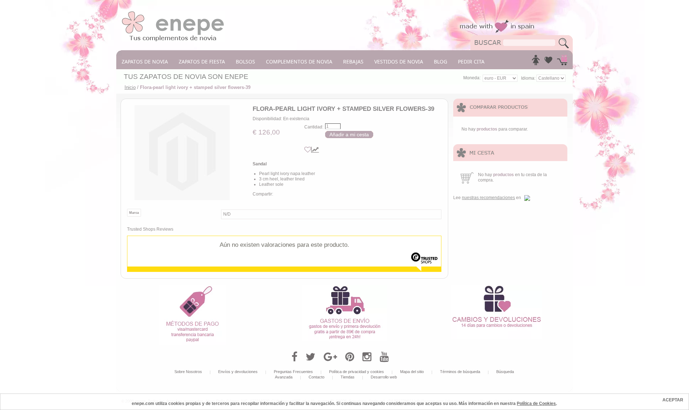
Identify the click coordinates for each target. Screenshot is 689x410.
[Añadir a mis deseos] (307, 150)
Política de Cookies (536, 403)
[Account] (536, 62)
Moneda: (472, 77)
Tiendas (348, 377)
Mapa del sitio (412, 371)
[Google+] (330, 357)
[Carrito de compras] (562, 62)
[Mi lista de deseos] (548, 62)
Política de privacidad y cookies (356, 371)
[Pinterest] (349, 357)
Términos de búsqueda (460, 371)
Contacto (316, 377)
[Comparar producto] (315, 150)
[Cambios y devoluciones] (496, 287)
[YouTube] (384, 357)
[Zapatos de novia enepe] (173, 13)
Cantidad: (313, 126)
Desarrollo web (384, 377)
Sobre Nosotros (188, 371)
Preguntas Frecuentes (293, 371)
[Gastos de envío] (344, 287)
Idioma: (528, 78)
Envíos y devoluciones (238, 371)
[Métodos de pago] (192, 287)
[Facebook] (294, 357)
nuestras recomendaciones (488, 197)
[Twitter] (310, 357)
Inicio (130, 87)
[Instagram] (366, 357)
